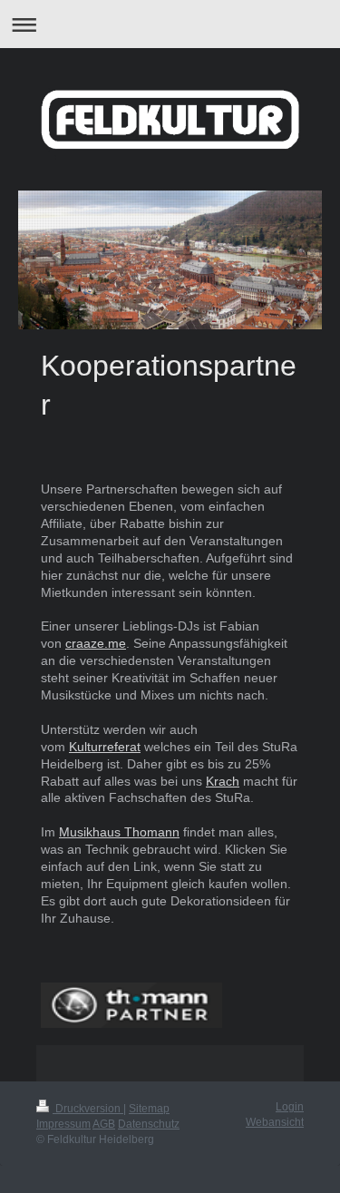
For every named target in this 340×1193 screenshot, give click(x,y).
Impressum (63, 1124)
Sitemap (149, 1108)
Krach (222, 781)
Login (290, 1106)
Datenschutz (149, 1124)
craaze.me (95, 643)
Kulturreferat (105, 746)
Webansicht (275, 1122)
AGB (103, 1124)
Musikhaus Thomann (119, 832)
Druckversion (88, 1108)
